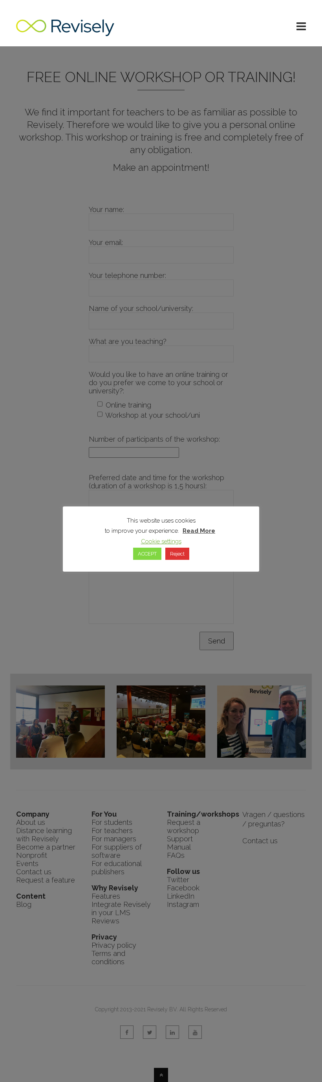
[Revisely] (65, 32)
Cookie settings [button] (161, 541)
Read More (199, 530)
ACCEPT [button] (147, 554)
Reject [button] (177, 554)
